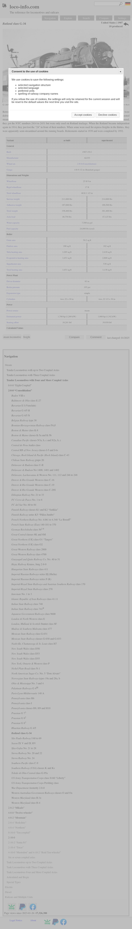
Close (120, 71)
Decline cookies (107, 114)
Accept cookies (83, 114)
